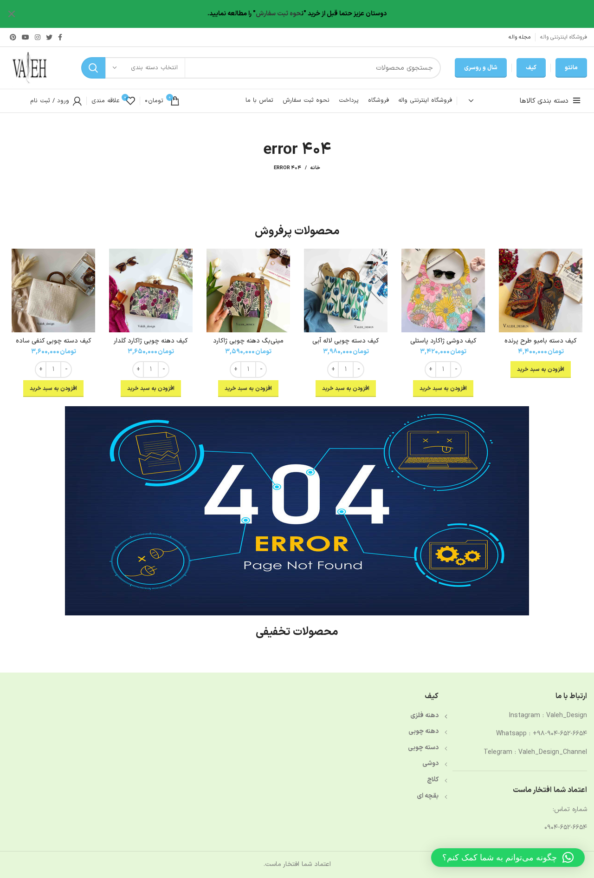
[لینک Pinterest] (13, 37)
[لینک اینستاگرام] (37, 37)
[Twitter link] (49, 37)
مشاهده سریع (505, 263)
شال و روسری (480, 68)
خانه (315, 168)
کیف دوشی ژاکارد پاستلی (443, 341)
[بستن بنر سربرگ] (11, 14)
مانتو (571, 68)
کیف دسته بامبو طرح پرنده (540, 341)
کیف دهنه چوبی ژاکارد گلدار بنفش (151, 345)
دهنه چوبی (423, 731)
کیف (531, 68)
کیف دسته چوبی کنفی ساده (53, 341)
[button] (508, 857)
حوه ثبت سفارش (278, 14)
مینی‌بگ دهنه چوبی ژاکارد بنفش (248, 345)
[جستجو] (93, 68)
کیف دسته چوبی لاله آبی (345, 341)
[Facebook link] (60, 37)
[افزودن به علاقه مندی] (505, 284)
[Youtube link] (25, 37)
